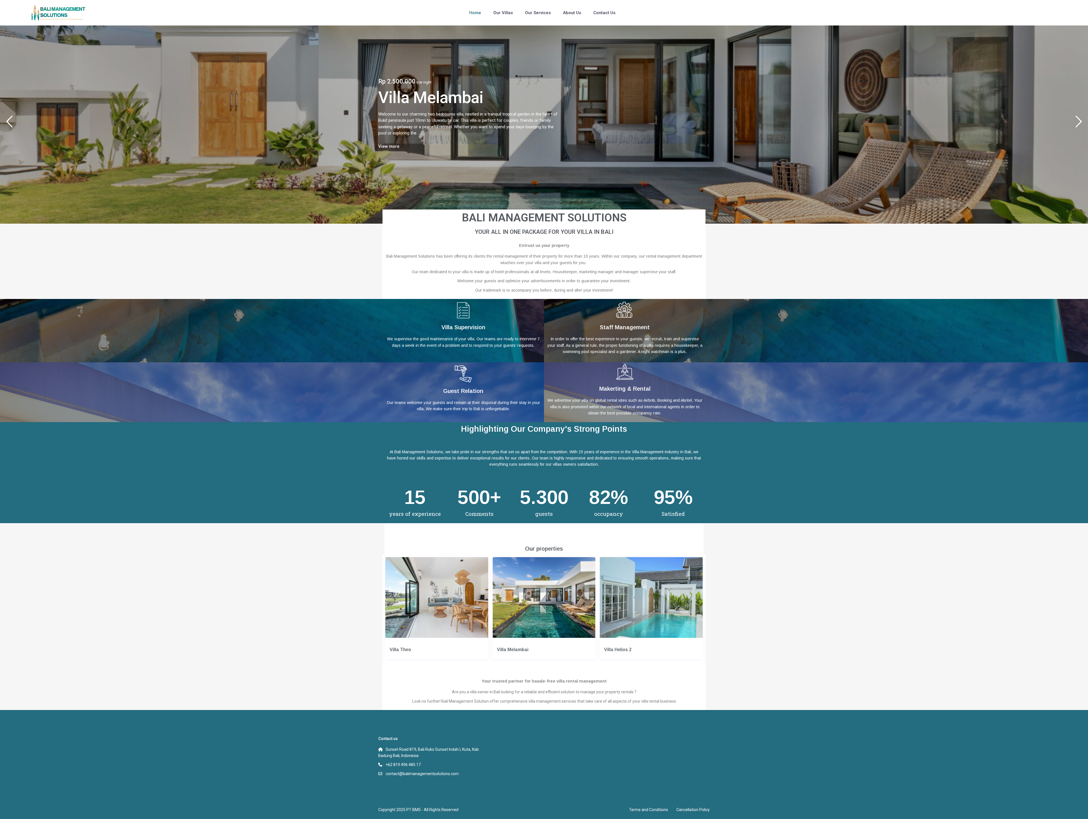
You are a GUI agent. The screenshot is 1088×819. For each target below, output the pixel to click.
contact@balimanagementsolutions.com (422, 773)
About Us (572, 12)
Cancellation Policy (693, 809)
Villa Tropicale (428, 97)
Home (475, 12)
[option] (544, 124)
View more (389, 146)
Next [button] (1079, 124)
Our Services (538, 12)
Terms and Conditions (648, 809)
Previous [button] (9, 124)
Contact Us (604, 12)
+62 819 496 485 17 (403, 764)
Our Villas (503, 12)
